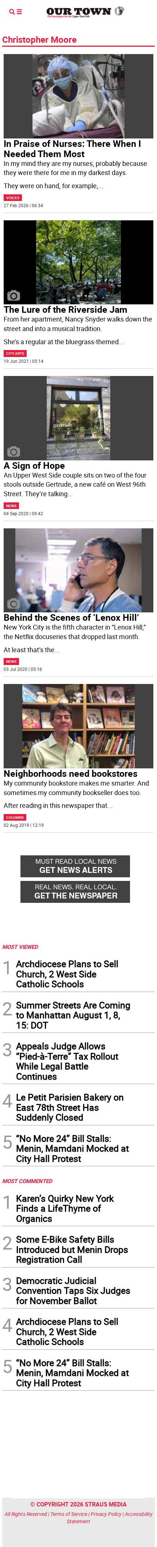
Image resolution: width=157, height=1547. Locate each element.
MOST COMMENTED (27, 1181)
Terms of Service (68, 1513)
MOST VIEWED (20, 946)
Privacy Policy (106, 1513)
